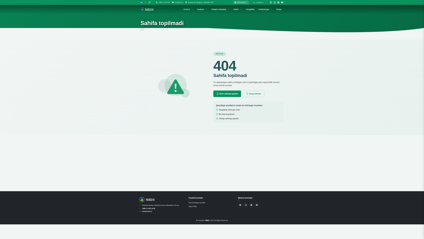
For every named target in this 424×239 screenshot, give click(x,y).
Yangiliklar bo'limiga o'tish (229, 110)
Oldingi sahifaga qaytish (229, 118)
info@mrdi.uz (178, 2)
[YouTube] (282, 2)
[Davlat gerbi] (145, 2)
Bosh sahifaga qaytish (229, 94)
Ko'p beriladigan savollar (197, 202)
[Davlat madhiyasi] (149, 2)
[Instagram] (274, 2)
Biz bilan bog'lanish (226, 114)
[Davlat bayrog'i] (141, 2)
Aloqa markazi (255, 94)
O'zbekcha (259, 2)
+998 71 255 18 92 (164, 2)
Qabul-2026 (193, 206)
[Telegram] (278, 2)
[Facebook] (270, 2)
